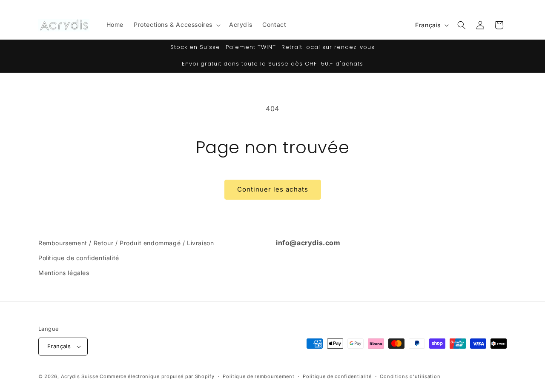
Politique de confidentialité (78, 257)
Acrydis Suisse (79, 376)
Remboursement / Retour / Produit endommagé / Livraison (126, 242)
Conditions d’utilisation (410, 376)
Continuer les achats (272, 189)
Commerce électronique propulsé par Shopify (157, 376)
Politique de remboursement (258, 376)
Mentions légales (63, 272)
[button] (176, 25)
